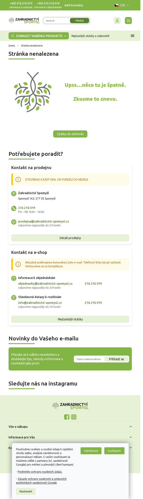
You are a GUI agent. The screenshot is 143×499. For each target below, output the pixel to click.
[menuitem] (39, 35)
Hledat (79, 20)
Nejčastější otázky (70, 319)
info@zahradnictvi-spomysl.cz (40, 302)
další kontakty (73, 5)
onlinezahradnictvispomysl (66, 417)
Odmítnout (91, 450)
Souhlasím (114, 450)
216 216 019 (26, 207)
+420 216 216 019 (21, 3)
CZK (122, 5)
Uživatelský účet (117, 20)
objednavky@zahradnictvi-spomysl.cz (45, 283)
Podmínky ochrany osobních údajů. (40, 471)
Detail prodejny (70, 238)
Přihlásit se (116, 359)
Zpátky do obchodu (70, 134)
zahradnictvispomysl (73, 417)
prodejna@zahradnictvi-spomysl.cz (43, 221)
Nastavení (26, 491)
